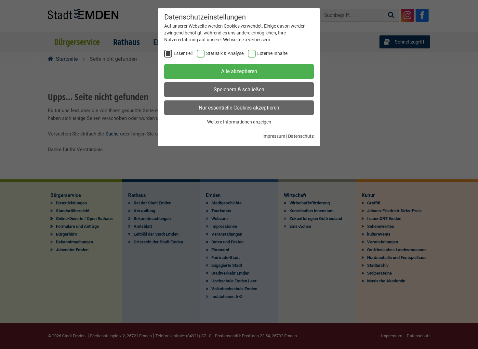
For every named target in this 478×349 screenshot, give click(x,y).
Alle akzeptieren (239, 71)
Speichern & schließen (239, 89)
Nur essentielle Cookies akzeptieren (239, 108)
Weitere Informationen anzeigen (239, 121)
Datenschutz (301, 136)
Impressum (273, 136)
